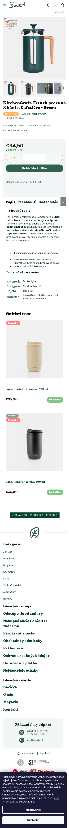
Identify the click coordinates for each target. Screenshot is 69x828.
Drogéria (8, 565)
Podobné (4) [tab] (26, 202)
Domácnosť (9, 558)
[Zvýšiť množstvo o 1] (54, 157)
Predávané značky (19, 633)
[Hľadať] (49, 5)
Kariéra (10, 687)
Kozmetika (9, 572)
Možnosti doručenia (16, 182)
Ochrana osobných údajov (26, 655)
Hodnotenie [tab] (48, 202)
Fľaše (6, 578)
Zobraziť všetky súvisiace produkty (34, 515)
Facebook (45, 753)
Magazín (10, 702)
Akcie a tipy (9, 592)
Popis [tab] (10, 202)
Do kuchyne (30, 281)
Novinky (7, 598)
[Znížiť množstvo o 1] (14, 157)
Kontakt (10, 709)
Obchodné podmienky (22, 640)
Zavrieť (31, 185)
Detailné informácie (14, 130)
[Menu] (3, 5)
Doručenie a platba (20, 663)
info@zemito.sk (35, 740)
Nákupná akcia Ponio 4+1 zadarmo (25, 623)
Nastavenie (33, 809)
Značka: (34, 113)
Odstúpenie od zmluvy (23, 613)
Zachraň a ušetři (12, 585)
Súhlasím (33, 820)
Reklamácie (13, 648)
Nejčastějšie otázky (20, 670)
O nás (8, 694)
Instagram (27, 753)
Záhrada (7, 552)
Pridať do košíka (34, 168)
